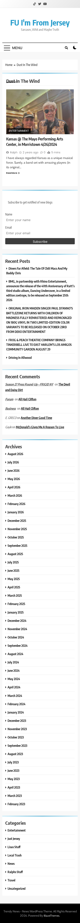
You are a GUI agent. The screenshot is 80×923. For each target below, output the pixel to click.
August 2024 (15, 654)
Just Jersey (14, 839)
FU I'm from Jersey (40, 22)
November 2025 (17, 529)
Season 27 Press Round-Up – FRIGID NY (29, 384)
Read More (11, 173)
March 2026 (15, 495)
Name (8, 214)
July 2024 (13, 662)
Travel (11, 880)
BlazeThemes (51, 915)
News (11, 863)
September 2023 (17, 746)
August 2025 (15, 554)
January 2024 (16, 712)
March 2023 (15, 796)
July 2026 (13, 462)
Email (8, 227)
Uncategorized (16, 888)
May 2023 (14, 779)
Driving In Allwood (20, 358)
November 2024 (17, 629)
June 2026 (14, 470)
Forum (9, 399)
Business (10, 408)
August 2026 (15, 454)
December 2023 (17, 721)
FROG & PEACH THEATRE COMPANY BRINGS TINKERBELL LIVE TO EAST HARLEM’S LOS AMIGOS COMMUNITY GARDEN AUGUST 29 (39, 344)
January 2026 (16, 512)
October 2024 (16, 637)
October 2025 (16, 537)
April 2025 (14, 587)
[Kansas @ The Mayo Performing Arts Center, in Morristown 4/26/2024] (40, 111)
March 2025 (15, 595)
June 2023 (13, 770)
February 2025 (16, 604)
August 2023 (15, 754)
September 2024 (18, 646)
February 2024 (16, 704)
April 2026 (14, 487)
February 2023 (16, 804)
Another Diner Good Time (36, 418)
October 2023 (16, 737)
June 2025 (13, 570)
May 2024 (14, 679)
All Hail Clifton (27, 399)
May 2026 (14, 479)
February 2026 (16, 504)
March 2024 (15, 696)
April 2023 (14, 787)
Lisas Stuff (14, 847)
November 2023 (17, 729)
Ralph (13, 152)
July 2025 (13, 562)
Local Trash (15, 855)
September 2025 (17, 546)
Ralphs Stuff (15, 872)
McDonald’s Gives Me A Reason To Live (40, 427)
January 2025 (16, 612)
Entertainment (19, 131)
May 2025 (14, 579)
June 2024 (14, 670)
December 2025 (17, 521)
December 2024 (17, 621)
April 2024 (14, 687)
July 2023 (13, 762)
